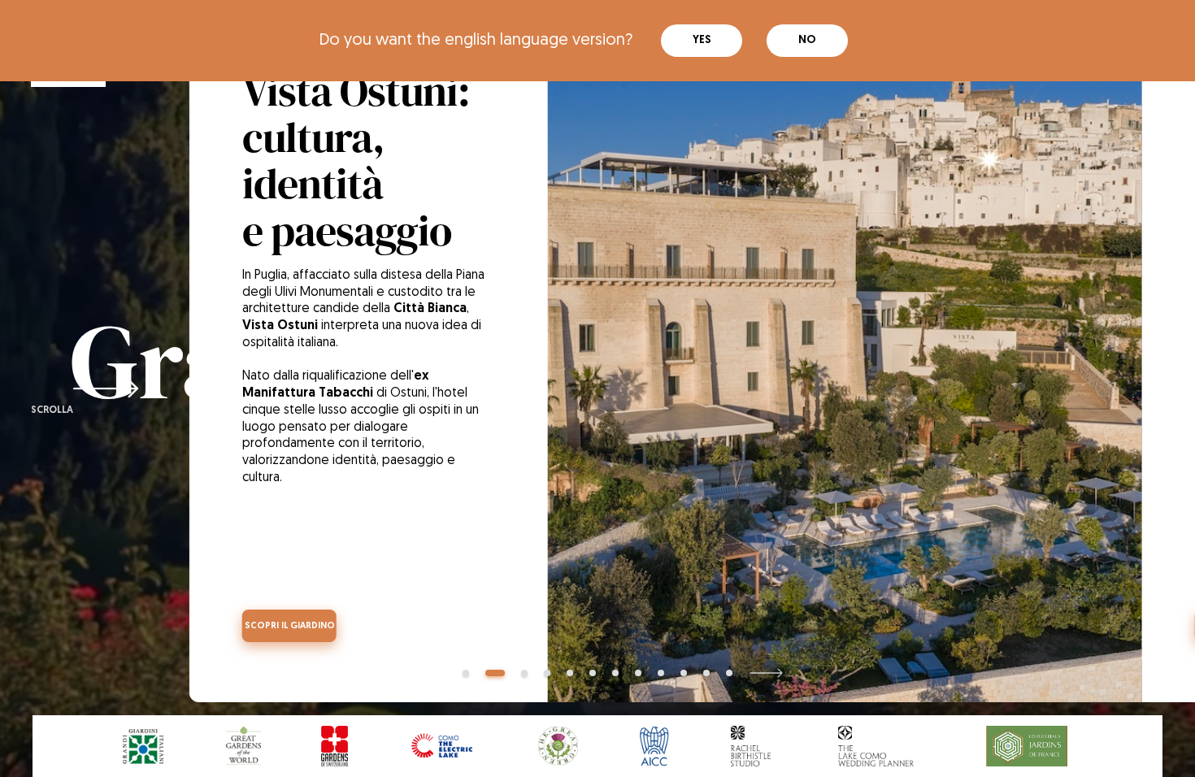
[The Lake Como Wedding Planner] (875, 746)
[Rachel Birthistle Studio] (750, 746)
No (807, 40)
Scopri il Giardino (290, 626)
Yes (702, 40)
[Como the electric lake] (442, 746)
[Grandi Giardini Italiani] (143, 746)
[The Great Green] (558, 746)
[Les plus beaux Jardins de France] (1027, 746)
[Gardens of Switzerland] (335, 746)
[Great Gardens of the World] (244, 746)
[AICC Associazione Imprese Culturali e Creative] (654, 746)
